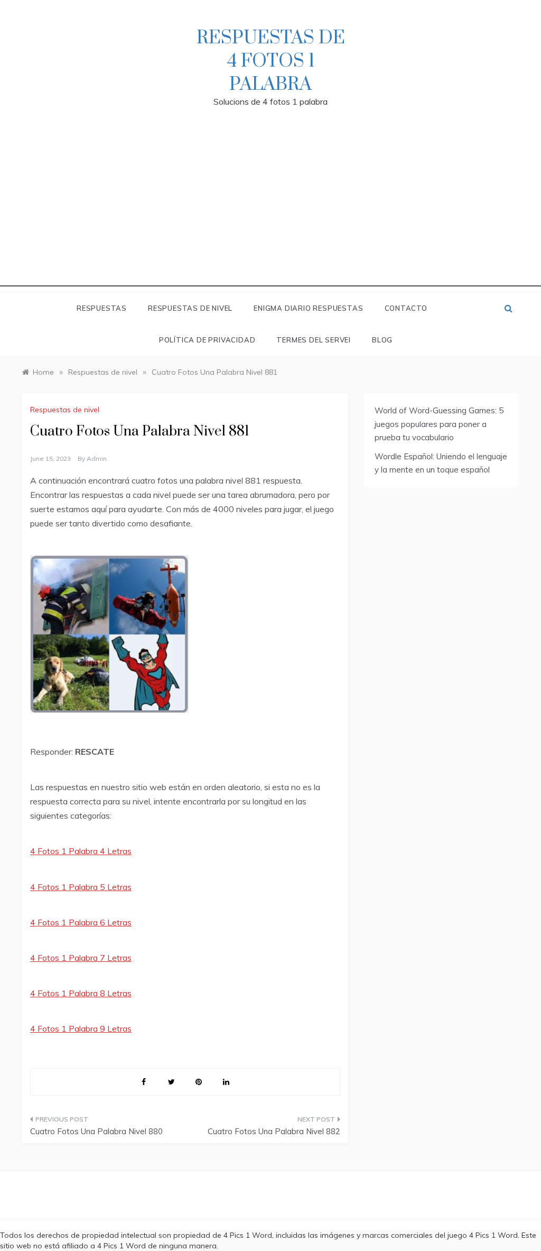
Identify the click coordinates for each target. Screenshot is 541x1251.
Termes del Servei (313, 340)
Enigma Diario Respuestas (308, 308)
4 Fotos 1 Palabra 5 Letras (81, 887)
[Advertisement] (270, 212)
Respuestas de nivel (190, 308)
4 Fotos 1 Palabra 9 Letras (81, 1028)
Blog (382, 340)
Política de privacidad (207, 340)
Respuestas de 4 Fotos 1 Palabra (271, 61)
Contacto (406, 308)
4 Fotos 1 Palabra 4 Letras (81, 851)
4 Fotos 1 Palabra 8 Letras (81, 993)
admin (97, 458)
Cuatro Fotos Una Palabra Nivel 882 (274, 1131)
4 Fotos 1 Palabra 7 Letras (81, 957)
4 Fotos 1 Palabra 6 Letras (81, 922)
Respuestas (102, 308)
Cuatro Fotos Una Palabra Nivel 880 (96, 1131)
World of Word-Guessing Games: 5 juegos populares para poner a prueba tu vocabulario (439, 423)
